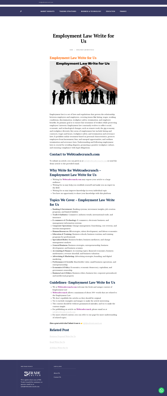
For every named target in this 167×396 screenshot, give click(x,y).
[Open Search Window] (20, 11)
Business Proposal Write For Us (63, 336)
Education (110, 11)
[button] (161, 390)
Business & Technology (91, 11)
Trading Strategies (67, 11)
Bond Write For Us (57, 342)
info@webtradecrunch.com (95, 161)
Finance (123, 11)
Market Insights (48, 11)
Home (71, 49)
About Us (57, 373)
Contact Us (57, 377)
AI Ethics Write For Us (59, 348)
